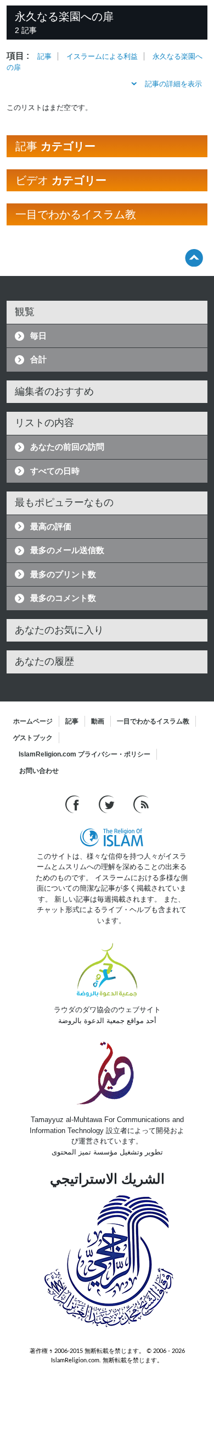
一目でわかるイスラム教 (153, 721)
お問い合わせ (39, 771)
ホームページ (33, 721)
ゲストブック (33, 738)
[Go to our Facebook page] (73, 803)
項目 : (18, 55)
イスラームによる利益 (102, 56)
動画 (97, 721)
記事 (44, 56)
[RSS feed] (141, 803)
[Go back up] (194, 257)
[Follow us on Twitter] (108, 803)
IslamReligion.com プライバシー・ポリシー (84, 754)
